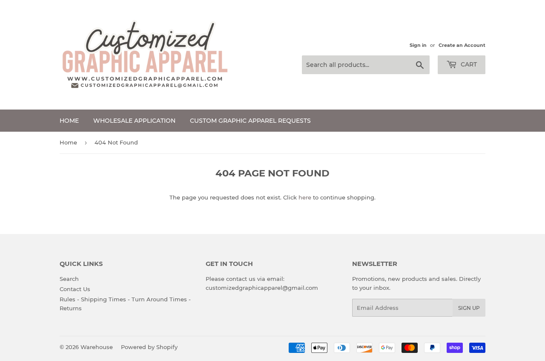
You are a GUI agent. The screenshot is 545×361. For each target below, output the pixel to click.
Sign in (418, 45)
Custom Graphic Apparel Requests (250, 120)
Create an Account (462, 45)
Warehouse (96, 347)
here (304, 197)
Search (69, 278)
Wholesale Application (134, 120)
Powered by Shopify (149, 347)
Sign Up (469, 308)
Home (69, 120)
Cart (468, 64)
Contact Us (75, 289)
